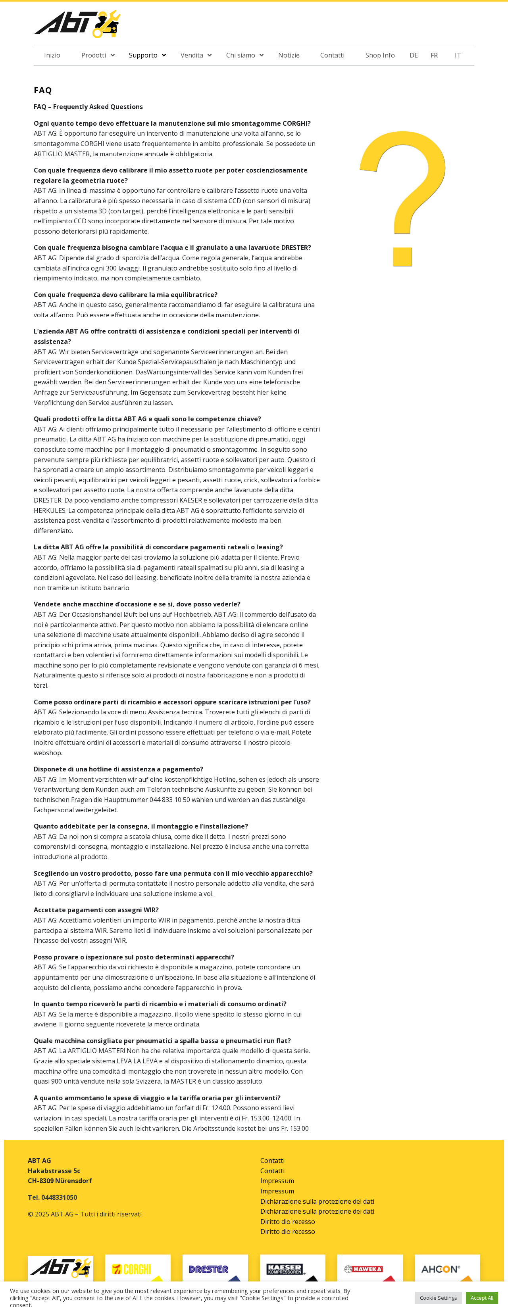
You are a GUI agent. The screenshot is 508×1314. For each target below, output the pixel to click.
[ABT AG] (77, 26)
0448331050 (59, 1197)
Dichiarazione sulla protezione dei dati (317, 1201)
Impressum (277, 1180)
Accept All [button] (482, 1297)
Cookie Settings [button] (438, 1297)
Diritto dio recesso (287, 1221)
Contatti (272, 1160)
